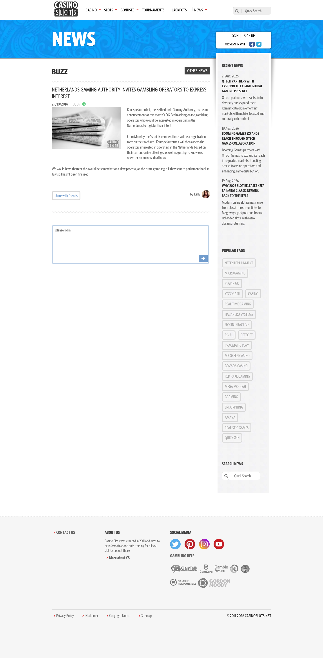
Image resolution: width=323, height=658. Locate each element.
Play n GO (232, 283)
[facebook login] (252, 44)
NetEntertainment (239, 263)
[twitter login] (259, 44)
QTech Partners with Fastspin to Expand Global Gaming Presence (242, 86)
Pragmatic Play (237, 345)
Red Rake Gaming (237, 376)
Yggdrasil (232, 293)
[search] (236, 11)
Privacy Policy (65, 615)
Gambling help (182, 555)
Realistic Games (237, 427)
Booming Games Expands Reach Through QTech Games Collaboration (240, 138)
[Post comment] (203, 258)
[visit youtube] (219, 544)
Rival (229, 335)
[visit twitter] (175, 544)
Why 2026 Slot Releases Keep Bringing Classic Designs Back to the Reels (243, 190)
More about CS (119, 557)
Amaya (230, 417)
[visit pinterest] (190, 544)
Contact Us (65, 532)
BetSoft (247, 335)
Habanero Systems (239, 314)
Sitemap (146, 615)
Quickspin (232, 438)
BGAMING (231, 396)
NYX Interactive (237, 324)
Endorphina (234, 407)
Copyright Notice (119, 615)
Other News (197, 70)
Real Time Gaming (238, 304)
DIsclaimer (91, 615)
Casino (253, 293)
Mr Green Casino (237, 355)
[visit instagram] (204, 544)
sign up (249, 36)
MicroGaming (235, 273)
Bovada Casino (236, 366)
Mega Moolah (235, 386)
